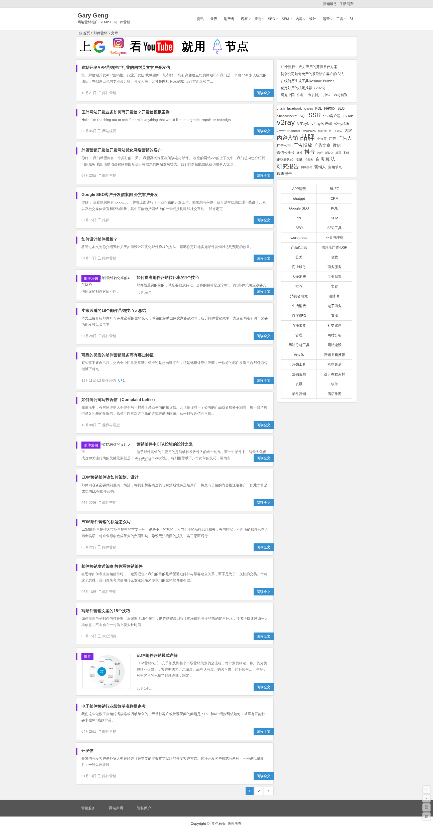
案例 (346, 152)
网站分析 (335, 335)
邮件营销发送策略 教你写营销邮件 (112, 566)
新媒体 (329, 152)
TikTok (348, 116)
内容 (299, 19)
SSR (314, 115)
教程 (320, 152)
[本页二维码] (426, 816)
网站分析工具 (298, 345)
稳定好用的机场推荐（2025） (304, 88)
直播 (334, 316)
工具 (339, 19)
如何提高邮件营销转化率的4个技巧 (168, 277)
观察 (244, 19)
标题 (338, 152)
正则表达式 (285, 159)
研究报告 (288, 166)
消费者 (229, 19)
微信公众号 (285, 152)
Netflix (329, 108)
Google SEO (299, 208)
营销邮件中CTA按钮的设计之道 (165, 444)
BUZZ (334, 189)
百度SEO (299, 316)
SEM (285, 19)
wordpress (309, 130)
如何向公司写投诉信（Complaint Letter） (119, 399)
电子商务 (335, 306)
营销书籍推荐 (334, 355)
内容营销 (287, 138)
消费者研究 (299, 296)
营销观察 (299, 374)
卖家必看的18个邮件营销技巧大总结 (113, 310)
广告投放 (302, 145)
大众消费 (109, 636)
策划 (257, 19)
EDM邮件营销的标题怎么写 (106, 522)
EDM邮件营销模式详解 (157, 655)
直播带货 (299, 325)
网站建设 (109, 131)
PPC (298, 218)
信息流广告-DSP (334, 247)
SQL (303, 116)
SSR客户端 (332, 116)
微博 (299, 152)
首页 (86, 33)
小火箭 (322, 138)
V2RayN (303, 124)
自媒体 (299, 355)
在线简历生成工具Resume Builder (307, 81)
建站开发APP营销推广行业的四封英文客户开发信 (125, 67)
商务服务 (335, 267)
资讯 (200, 19)
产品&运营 (299, 247)
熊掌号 (334, 296)
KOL (318, 108)
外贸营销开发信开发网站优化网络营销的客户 (121, 150)
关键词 (338, 130)
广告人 (345, 138)
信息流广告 (325, 130)
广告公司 (284, 145)
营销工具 (299, 364)
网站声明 (116, 808)
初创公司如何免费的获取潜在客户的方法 (312, 74)
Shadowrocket (287, 116)
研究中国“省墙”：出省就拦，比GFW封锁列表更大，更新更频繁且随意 (335, 95)
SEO (271, 19)
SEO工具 (334, 228)
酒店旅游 (335, 394)
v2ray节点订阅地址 (288, 130)
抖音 (309, 152)
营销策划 (335, 364)
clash (281, 108)
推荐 (105, 220)
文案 (334, 286)
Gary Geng (92, 15)
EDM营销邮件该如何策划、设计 (110, 477)
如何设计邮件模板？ (99, 239)
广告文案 (322, 145)
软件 (334, 384)
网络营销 (306, 167)
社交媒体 (335, 325)
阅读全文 (264, 93)
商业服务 (299, 267)
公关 (298, 257)
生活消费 (347, 4)
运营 (326, 19)
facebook (294, 108)
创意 (334, 257)
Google (308, 108)
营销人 (320, 167)
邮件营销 (100, 33)
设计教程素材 (334, 374)
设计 (312, 19)
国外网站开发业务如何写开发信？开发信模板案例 (125, 112)
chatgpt (299, 198)
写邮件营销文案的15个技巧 (105, 611)
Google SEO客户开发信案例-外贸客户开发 (119, 194)
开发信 (87, 750)
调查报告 (284, 173)
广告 (332, 138)
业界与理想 (111, 425)
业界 (213, 19)
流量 (298, 159)
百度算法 (325, 159)
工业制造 (335, 277)
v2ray (286, 122)
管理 (298, 335)
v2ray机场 (341, 124)
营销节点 (335, 167)
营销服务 (330, 4)
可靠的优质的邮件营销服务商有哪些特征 (117, 355)
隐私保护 (144, 808)
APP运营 (299, 189)
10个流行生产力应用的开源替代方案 (309, 67)
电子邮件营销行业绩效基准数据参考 (113, 706)
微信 (337, 145)
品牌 (307, 137)
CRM (335, 198)
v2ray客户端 (321, 124)
